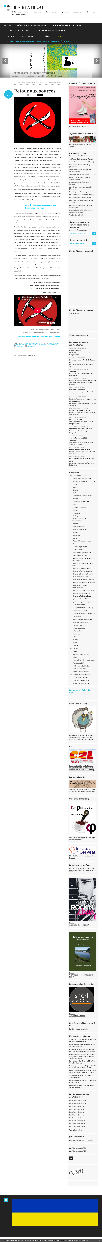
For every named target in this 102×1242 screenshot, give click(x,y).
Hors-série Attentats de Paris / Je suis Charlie (83, 559)
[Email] (71, 1158)
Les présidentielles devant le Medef (81, 1061)
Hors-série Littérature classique (83, 579)
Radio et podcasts (78, 526)
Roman (75, 642)
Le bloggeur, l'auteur (79, 669)
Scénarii (75, 657)
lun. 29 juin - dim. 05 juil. (77, 1106)
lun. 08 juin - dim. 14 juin (77, 1115)
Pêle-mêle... (45, 36)
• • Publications (76, 631)
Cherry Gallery (77, 616)
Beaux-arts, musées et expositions (84, 481)
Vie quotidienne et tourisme (82, 541)
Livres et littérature (79, 507)
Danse (75, 487)
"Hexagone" (76, 634)
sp (45, 345)
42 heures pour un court (80, 677)
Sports (75, 538)
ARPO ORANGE (77, 1087)
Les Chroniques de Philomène (82, 619)
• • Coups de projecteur (79, 547)
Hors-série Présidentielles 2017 (83, 590)
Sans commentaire (55, 82)
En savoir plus (84, 1240)
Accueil (8, 25)
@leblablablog (74, 313)
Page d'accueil (42, 82)
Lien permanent (32, 346)
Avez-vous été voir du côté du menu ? (81, 1140)
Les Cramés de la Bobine (81, 622)
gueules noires (23, 345)
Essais (75, 651)
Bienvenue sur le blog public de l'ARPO (82, 1085)
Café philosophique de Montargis (84, 613)
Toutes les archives (75, 1130)
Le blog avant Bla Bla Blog (81, 666)
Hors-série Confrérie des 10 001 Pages (83, 564)
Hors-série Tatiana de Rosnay (82, 596)
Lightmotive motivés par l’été (80, 429)
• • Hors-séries (76, 550)
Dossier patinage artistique (82, 553)
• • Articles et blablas (35, 343)
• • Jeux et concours (78, 605)
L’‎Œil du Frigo (77, 625)
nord (38, 345)
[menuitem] (9, 25)
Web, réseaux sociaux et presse (83, 544)
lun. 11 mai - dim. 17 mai (77, 1126)
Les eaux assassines (77, 390)
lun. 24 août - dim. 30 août (77, 1100)
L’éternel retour (75, 351)
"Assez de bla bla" (78, 663)
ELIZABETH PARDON (86, 1072)
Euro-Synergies (77, 1046)
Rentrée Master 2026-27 (77, 1080)
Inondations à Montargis (81, 680)
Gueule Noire (46, 236)
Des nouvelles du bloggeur (21, 36)
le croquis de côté (80, 1042)
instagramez (35, 336)
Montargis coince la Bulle (81, 683)
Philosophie (76, 513)
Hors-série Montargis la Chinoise (84, 582)
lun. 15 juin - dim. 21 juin (77, 1112)
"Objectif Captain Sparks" (54, 292)
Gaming (75, 490)
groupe (50, 343)
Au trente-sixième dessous (79, 410)
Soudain (72, 371)
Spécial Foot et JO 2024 (80, 599)
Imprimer (19, 346)
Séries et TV (77, 532)
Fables (75, 637)
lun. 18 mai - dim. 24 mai (77, 1123)
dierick (34, 345)
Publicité (75, 524)
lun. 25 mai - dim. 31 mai (77, 1121)
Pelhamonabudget (79, 628)
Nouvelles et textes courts (81, 654)
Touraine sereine (74, 1077)
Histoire (75, 498)
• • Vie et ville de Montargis (80, 674)
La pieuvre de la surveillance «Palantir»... (82, 1044)
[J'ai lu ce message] (100, 1240)
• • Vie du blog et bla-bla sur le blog (83, 660)
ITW (74, 504)
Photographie (77, 516)
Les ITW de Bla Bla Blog (18, 31)
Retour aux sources (35, 91)
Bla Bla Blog (27, 7)
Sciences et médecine (79, 529)
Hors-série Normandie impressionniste (79, 586)
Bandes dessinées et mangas (82, 478)
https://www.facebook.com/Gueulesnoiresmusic (45, 285)
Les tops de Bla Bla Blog (81, 671)
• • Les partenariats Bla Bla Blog (82, 608)
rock (42, 345)
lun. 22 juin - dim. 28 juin (77, 1109)
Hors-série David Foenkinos (82, 568)
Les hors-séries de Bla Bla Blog (66, 25)
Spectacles (76, 535)
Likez (19, 336)
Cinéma (75, 484)
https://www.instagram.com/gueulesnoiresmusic (45, 288)
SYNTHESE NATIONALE (85, 1068)
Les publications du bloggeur (50, 31)
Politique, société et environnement (79, 520)
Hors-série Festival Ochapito (82, 571)
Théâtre (75, 645)
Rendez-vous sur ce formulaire (79, 1029)
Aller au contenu (6, 2)
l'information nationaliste (86, 1051)
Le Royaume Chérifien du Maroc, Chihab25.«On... (82, 1057)
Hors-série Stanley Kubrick (81, 593)
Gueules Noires (38, 148)
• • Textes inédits (77, 648)
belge (55, 343)
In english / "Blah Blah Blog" (82, 501)
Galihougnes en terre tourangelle (80, 1075)
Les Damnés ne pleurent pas (26, 82)
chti (30, 345)
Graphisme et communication (82, 496)
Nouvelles (76, 640)
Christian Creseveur (75, 1063)
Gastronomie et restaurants (82, 493)
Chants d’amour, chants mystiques (82, 381)
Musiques (25, 343)
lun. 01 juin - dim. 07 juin (77, 1118)
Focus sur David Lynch (80, 555)
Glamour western (76, 420)
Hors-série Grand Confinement (83, 574)
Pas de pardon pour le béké (79, 449)
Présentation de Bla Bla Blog (31, 25)
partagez (25, 336)
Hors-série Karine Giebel (81, 577)
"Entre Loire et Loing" (80, 611)
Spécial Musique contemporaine (83, 602)
